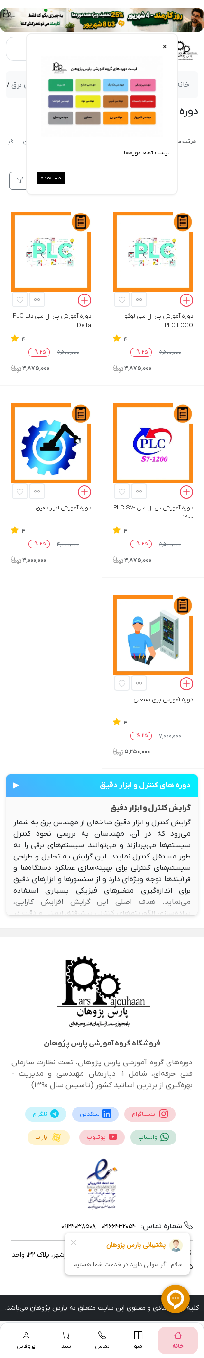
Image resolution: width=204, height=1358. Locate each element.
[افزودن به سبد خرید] (186, 302)
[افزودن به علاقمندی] (122, 299)
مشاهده (50, 178)
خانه (182, 84)
